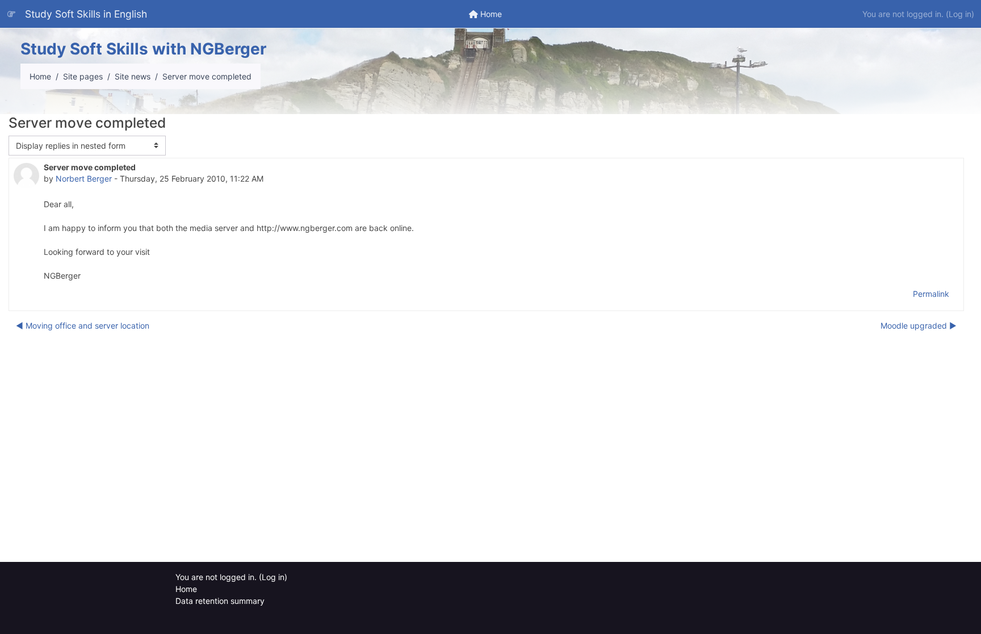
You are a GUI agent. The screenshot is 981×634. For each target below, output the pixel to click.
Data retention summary (220, 601)
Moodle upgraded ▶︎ (919, 325)
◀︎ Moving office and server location (82, 325)
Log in (960, 14)
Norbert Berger (84, 178)
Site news (132, 76)
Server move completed (206, 76)
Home (40, 76)
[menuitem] (485, 14)
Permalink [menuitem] (931, 294)
